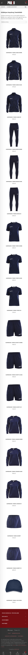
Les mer (14, 645)
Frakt (9, 633)
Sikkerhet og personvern (11, 636)
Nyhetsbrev (20, 636)
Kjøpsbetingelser (16, 633)
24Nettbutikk (16, 649)
